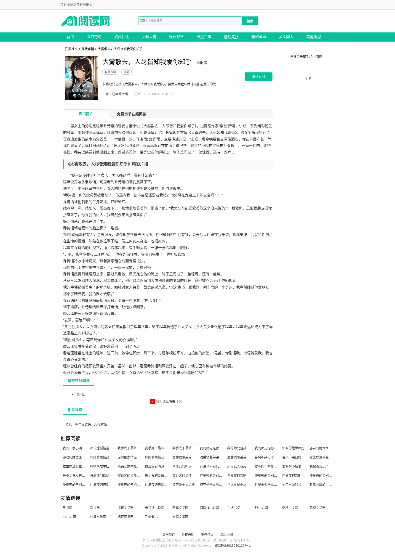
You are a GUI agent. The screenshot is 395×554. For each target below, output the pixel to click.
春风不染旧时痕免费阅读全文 (303, 457)
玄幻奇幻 (94, 37)
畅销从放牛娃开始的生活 (107, 466)
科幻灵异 (258, 37)
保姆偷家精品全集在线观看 (164, 457)
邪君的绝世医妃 (293, 448)
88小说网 (261, 507)
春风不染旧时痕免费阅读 (272, 457)
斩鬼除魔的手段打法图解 (327, 484)
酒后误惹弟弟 (182, 457)
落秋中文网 (290, 507)
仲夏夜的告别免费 (130, 484)
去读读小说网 (154, 507)
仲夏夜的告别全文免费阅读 (274, 475)
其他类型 (313, 37)
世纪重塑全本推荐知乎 (243, 484)
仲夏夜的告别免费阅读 (326, 475)
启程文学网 (180, 517)
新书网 (95, 507)
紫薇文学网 (318, 507)
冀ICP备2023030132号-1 (233, 545)
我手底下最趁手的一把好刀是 (193, 448)
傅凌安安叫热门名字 (186, 466)
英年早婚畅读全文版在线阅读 (303, 484)
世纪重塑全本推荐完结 (271, 484)
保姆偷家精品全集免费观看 (109, 457)
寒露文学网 (180, 507)
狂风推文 (71, 49)
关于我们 (168, 534)
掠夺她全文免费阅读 (214, 484)
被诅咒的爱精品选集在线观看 (193, 475)
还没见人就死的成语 (241, 466)
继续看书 (258, 76)
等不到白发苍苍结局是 (79, 475)
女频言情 (149, 37)
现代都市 (176, 37)
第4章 (81, 394)
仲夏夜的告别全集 (75, 484)
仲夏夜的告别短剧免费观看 (301, 475)
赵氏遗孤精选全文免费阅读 (109, 448)
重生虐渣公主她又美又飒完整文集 (334, 457)
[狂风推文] (85, 21)
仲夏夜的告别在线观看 (161, 484)
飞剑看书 (151, 517)
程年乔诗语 (83, 424)
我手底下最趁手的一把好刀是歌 (167, 448)
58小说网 (69, 517)
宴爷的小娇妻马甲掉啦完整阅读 (304, 466)
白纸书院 (233, 507)
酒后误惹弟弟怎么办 (241, 457)
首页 (70, 37)
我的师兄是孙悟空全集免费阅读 (277, 448)
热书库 (67, 507)
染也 (68, 424)
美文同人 (286, 37)
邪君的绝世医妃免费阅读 (327, 448)
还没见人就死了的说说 (216, 466)
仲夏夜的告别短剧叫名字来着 (248, 475)
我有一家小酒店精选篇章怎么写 (85, 448)
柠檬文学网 (98, 517)
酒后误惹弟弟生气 (212, 457)
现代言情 (87, 49)
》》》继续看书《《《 (169, 401)
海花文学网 (125, 507)
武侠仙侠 (121, 37)
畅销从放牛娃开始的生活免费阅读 (141, 466)
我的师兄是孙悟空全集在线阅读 (222, 448)
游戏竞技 (231, 37)
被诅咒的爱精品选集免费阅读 (138, 475)
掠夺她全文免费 (183, 484)
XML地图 (226, 534)
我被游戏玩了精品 (322, 466)
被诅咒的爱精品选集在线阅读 (166, 475)
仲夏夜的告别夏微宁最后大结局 (222, 475)
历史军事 (204, 37)
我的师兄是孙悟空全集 (243, 448)
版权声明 (187, 534)
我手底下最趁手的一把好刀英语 (139, 448)
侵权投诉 (207, 534)
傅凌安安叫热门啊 (158, 466)
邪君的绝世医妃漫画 (77, 457)
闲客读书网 (125, 517)
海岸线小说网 (209, 507)
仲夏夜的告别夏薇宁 (104, 484)
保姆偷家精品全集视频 (133, 457)
